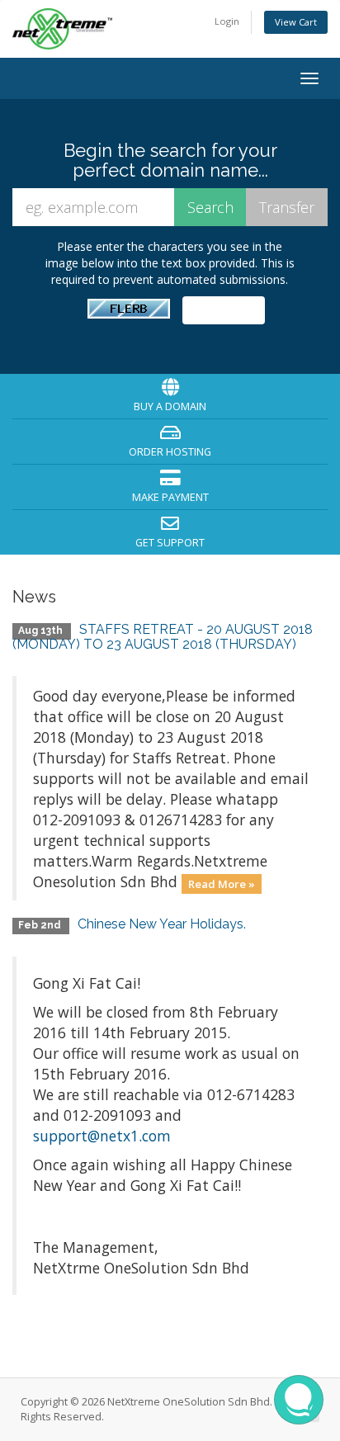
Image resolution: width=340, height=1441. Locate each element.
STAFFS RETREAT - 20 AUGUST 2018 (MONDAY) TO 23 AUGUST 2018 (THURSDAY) (162, 636)
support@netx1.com (102, 1136)
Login (227, 21)
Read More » (221, 883)
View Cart (296, 22)
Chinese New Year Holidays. (162, 924)
